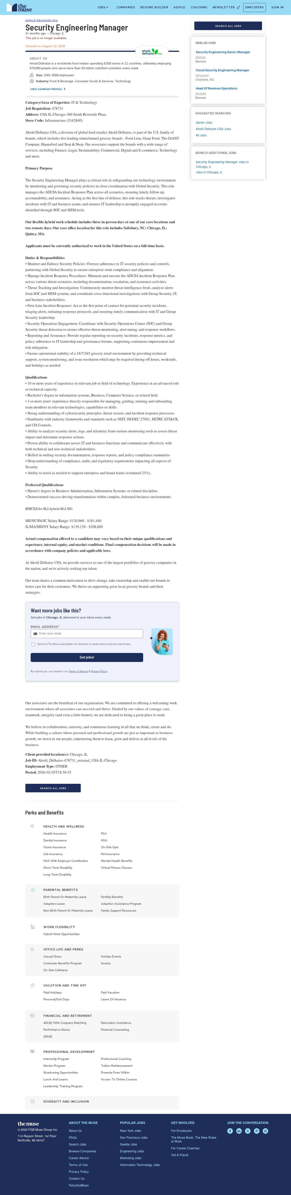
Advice (179, 7)
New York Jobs (130, 1130)
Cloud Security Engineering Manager (222, 70)
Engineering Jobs (132, 1151)
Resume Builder (154, 7)
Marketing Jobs (130, 1158)
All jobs (201, 135)
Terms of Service (78, 671)
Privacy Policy (99, 671)
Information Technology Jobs (140, 1164)
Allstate (200, 57)
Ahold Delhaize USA (41, 20)
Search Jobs (77, 1144)
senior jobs (204, 122)
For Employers (181, 1130)
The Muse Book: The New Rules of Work (193, 1139)
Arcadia (200, 93)
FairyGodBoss (79, 1185)
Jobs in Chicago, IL (209, 172)
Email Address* (45, 627)
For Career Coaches (185, 1148)
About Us (75, 1130)
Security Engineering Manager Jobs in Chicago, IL (222, 164)
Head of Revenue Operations (217, 88)
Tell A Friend (179, 1155)
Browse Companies (82, 1151)
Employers (254, 7)
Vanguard (202, 75)
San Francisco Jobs (134, 1137)
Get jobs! (87, 657)
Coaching (198, 7)
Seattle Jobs (128, 1144)
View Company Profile (46, 89)
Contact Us (77, 1178)
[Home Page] (19, 8)
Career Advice (79, 1158)
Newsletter (224, 7)
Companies (126, 7)
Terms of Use (78, 1164)
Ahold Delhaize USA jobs (213, 129)
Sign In (277, 7)
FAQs (73, 1137)
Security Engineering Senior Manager (223, 52)
